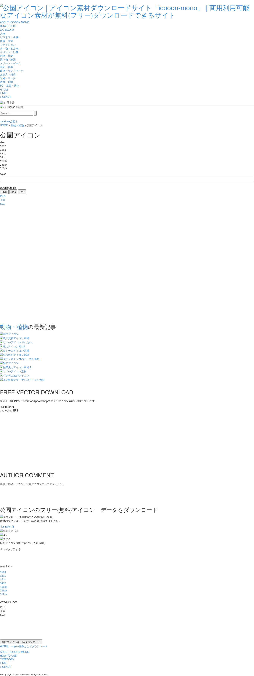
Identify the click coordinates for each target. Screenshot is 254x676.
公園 (12, 121)
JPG (13, 192)
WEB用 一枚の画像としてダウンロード (23, 646)
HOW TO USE (8, 26)
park (2, 121)
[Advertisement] (15, 263)
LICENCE (5, 97)
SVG (22, 192)
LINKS (3, 93)
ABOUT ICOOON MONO (14, 22)
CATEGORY (7, 29)
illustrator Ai (7, 526)
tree (7, 121)
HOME (4, 125)
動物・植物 (17, 125)
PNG (4, 192)
